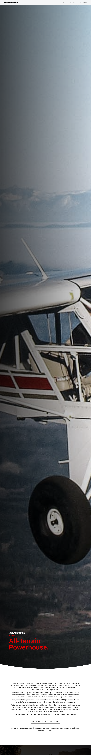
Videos (62, 2)
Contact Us (83, 2)
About (68, 2)
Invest (75, 2)
